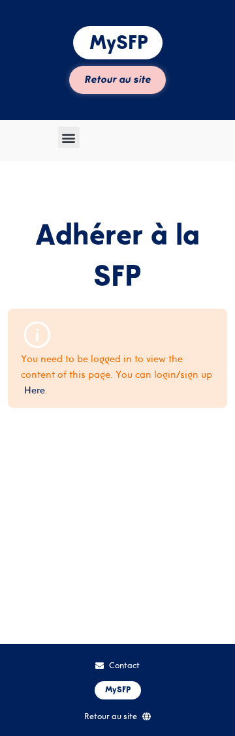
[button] (69, 137)
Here (34, 390)
